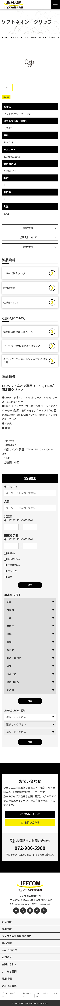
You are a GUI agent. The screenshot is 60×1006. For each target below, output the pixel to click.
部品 (9, 576)
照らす (10, 650)
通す (9, 666)
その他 (10, 690)
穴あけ (10, 626)
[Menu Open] (55, 4)
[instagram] (30, 910)
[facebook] (37, 910)
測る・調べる (14, 658)
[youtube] (16, 910)
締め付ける (13, 682)
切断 (9, 602)
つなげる (11, 674)
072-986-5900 (30, 847)
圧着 (9, 618)
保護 (9, 634)
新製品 (11, 553)
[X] (23, 910)
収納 (9, 642)
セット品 (12, 570)
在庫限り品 (13, 564)
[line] (44, 910)
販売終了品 (13, 559)
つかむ (10, 610)
